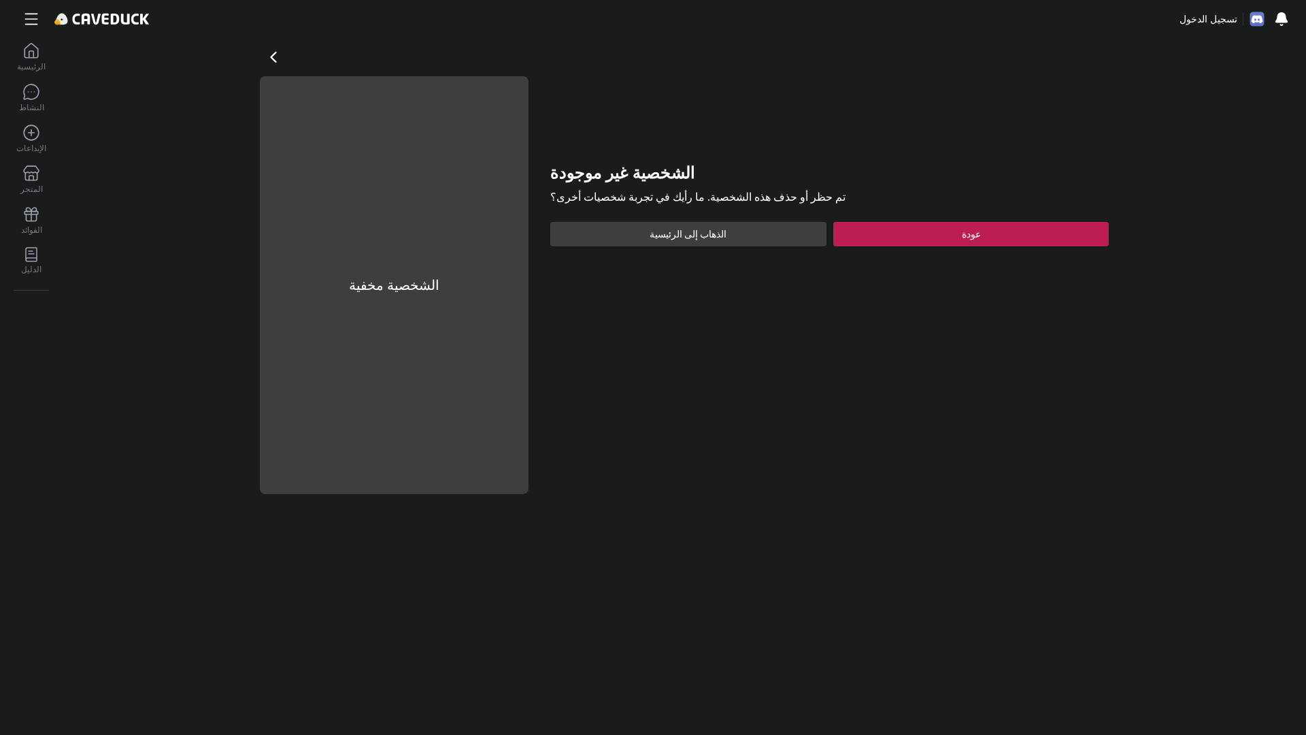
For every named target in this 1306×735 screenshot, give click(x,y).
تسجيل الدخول (1208, 19)
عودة (971, 234)
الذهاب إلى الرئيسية (688, 234)
